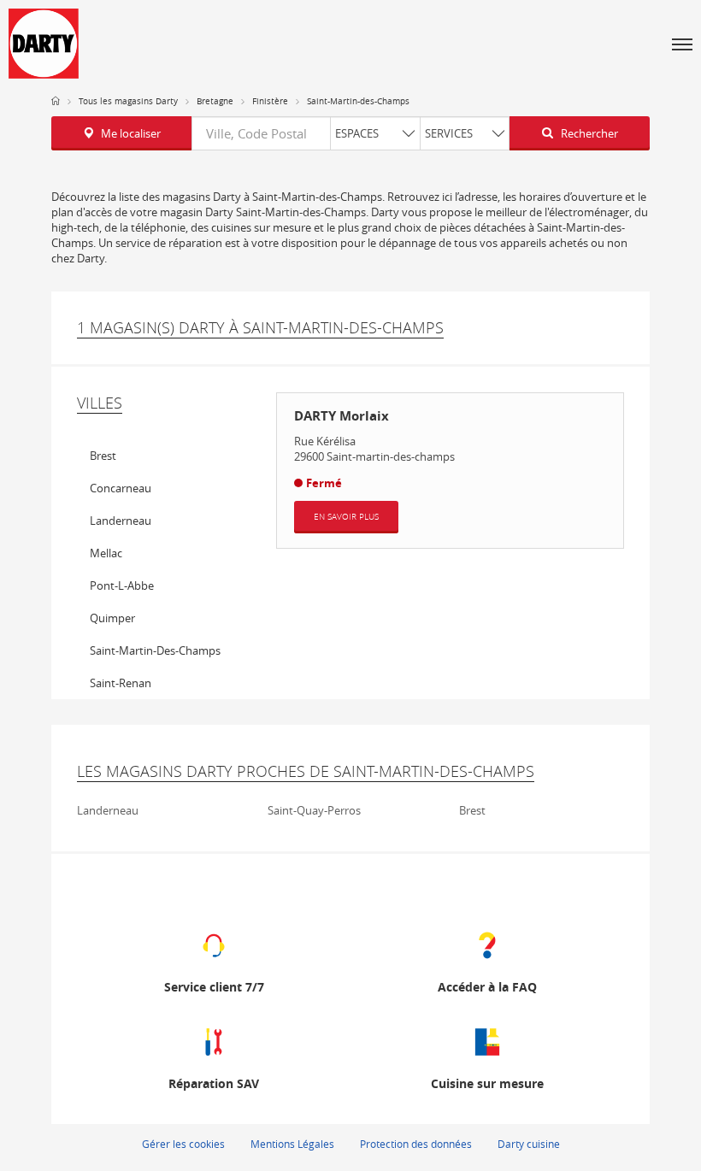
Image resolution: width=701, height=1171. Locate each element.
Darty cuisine (529, 1143)
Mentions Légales (292, 1143)
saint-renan (120, 683)
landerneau (120, 520)
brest (103, 455)
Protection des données (416, 1143)
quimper (112, 618)
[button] (682, 43)
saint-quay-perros (314, 810)
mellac (106, 553)
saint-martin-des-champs (155, 650)
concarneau (120, 488)
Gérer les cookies (183, 1143)
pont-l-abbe (122, 585)
